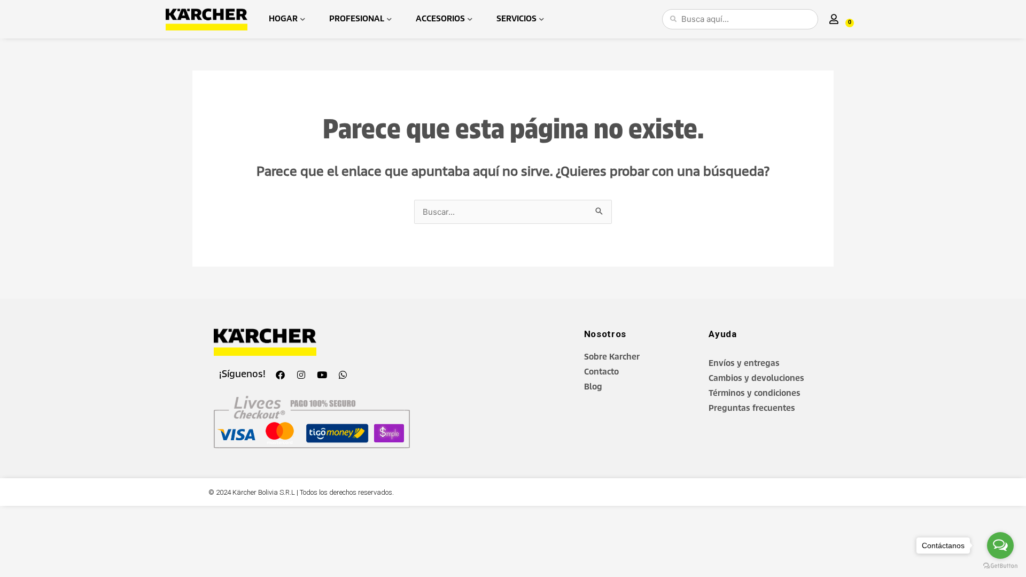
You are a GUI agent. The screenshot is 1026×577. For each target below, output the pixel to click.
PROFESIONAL (356, 19)
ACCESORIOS (440, 19)
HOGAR (283, 19)
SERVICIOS (516, 19)
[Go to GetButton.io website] (1000, 566)
